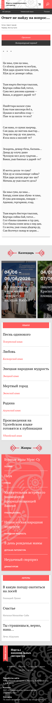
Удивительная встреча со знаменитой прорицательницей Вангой (24, 499)
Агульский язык (12, 410)
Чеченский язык (27, 11)
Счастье (9, 608)
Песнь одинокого (16, 334)
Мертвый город (15, 386)
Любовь (9, 351)
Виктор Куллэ (12, 28)
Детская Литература (15, 550)
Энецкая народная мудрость (26, 369)
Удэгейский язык (12, 435)
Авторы (26, 578)
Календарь (26, 253)
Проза (7, 483)
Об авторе (6, 11)
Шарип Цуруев (11, 25)
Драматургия (11, 566)
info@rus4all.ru (38, 699)
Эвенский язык (11, 393)
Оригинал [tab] (26, 37)
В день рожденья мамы (23, 543)
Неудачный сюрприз (21, 559)
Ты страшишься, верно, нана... (22, 627)
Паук (8, 476)
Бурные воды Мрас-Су (22, 459)
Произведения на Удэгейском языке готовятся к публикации (22, 424)
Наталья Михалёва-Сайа (16, 615)
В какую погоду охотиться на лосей (24, 589)
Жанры (26, 448)
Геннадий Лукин (12, 598)
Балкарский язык (13, 359)
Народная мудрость (15, 533)
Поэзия (47, 11)
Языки (26, 325)
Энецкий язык (11, 376)
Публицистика (12, 512)
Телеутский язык (13, 341)
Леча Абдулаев (11, 636)
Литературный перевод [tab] (26, 43)
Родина (9, 403)
